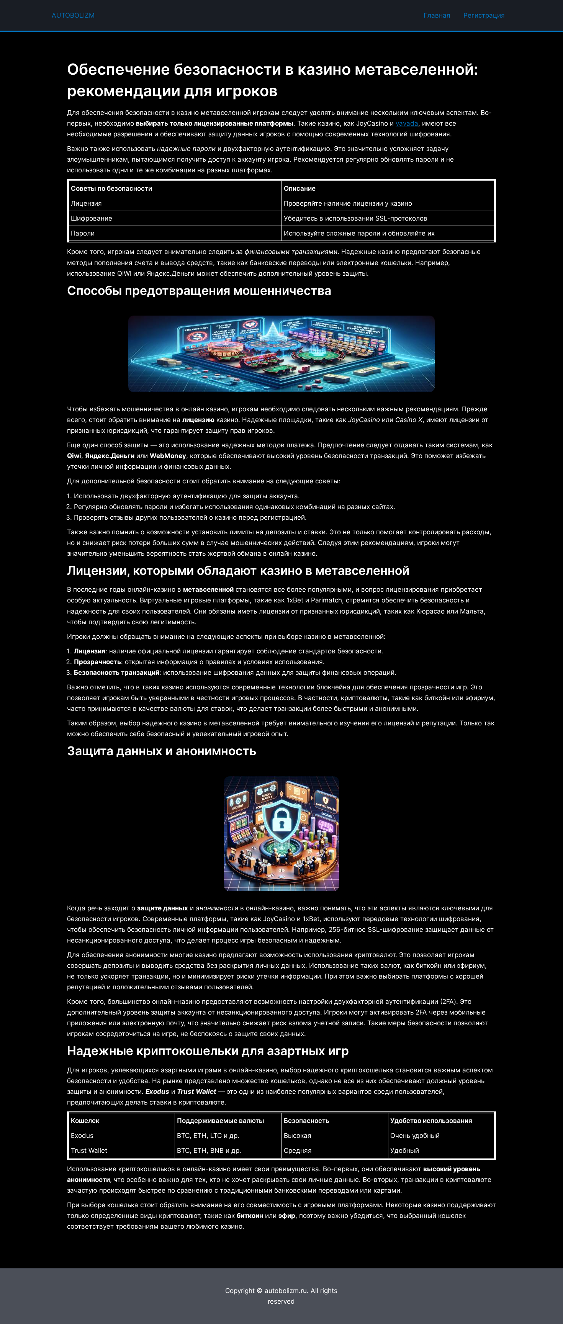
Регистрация (484, 15)
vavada (407, 123)
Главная (437, 15)
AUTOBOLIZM (73, 15)
